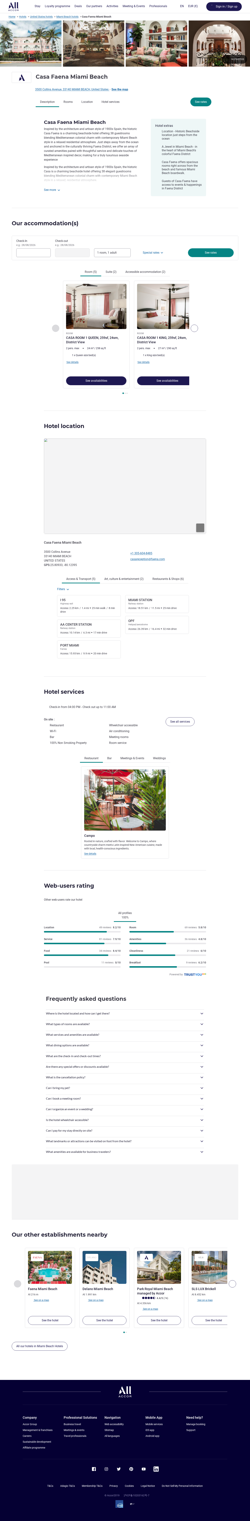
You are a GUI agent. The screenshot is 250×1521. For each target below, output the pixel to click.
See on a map (41, 1299)
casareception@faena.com (147, 559)
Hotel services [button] (64, 691)
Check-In (26, 242)
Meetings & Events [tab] (132, 758)
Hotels (22, 16)
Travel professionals (75, 1435)
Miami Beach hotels (67, 16)
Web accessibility (114, 1424)
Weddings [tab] (159, 758)
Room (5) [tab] (91, 272)
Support (190, 1430)
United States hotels (41, 16)
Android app (152, 1435)
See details (90, 853)
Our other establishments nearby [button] (59, 1234)
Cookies (129, 1485)
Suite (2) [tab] (111, 272)
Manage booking (195, 1424)
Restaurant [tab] (91, 758)
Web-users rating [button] (69, 885)
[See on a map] (125, 486)
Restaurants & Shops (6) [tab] (168, 579)
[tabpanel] (125, 338)
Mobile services (154, 1424)
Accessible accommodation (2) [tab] (145, 272)
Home (12, 16)
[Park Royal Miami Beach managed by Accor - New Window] (159, 1267)
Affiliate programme (34, 1447)
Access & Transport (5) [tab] (81, 579)
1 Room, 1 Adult (107, 252)
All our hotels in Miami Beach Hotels (39, 1346)
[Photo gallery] (125, 43)
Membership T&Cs (92, 1485)
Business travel (72, 1424)
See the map (119, 89)
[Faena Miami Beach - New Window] (50, 1267)
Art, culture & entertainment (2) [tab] (124, 579)
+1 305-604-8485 (141, 553)
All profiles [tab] (125, 915)
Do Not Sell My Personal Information (182, 1485)
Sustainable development (37, 1441)
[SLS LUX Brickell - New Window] (214, 1267)
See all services (180, 721)
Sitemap (109, 1430)
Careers (27, 1435)
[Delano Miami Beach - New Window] (104, 1267)
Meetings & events (74, 1430)
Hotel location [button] (64, 426)
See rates (201, 102)
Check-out (64, 242)
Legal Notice (148, 1485)
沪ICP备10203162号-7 (136, 1495)
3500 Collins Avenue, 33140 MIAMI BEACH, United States (72, 89)
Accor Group (30, 1424)
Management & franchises (38, 1430)
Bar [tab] (109, 758)
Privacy (113, 1485)
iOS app (149, 1430)
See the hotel (50, 1320)
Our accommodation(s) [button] (45, 223)
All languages (112, 1435)
